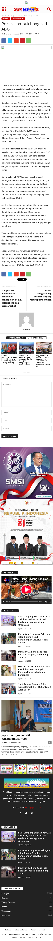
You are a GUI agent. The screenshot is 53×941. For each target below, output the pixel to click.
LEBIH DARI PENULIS (36, 338)
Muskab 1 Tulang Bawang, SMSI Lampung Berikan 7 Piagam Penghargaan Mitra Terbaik (26, 359)
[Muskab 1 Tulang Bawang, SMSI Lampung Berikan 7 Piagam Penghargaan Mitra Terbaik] (26, 348)
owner (8, 34)
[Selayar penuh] (49, 601)
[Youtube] (32, 814)
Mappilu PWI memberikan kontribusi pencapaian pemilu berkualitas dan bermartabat (11, 298)
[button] (48, 9)
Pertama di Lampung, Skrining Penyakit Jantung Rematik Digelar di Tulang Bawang (9, 359)
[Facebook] (21, 814)
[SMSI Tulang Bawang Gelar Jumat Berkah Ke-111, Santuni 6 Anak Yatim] (8, 688)
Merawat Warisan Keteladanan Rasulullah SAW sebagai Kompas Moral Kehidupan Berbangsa (34, 670)
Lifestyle (12, 16)
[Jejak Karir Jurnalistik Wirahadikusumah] (26, 716)
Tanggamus (6, 911)
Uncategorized (18, 19)
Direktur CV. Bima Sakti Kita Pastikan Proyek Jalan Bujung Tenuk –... (33, 654)
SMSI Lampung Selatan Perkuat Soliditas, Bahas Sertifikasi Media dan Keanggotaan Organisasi (34, 620)
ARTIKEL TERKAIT (16, 338)
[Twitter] (27, 814)
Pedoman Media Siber (39, 930)
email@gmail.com (33, 808)
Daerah (4, 898)
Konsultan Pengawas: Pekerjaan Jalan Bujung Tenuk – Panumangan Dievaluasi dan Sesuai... (34, 638)
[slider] (24, 601)
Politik (4, 907)
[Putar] (3, 601)
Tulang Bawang (42, 353)
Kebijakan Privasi (20, 930)
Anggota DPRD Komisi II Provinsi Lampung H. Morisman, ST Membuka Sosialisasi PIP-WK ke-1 (43, 360)
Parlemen (5, 915)
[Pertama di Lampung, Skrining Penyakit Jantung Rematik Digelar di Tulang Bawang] (9, 348)
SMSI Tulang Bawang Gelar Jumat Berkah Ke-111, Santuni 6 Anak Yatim (34, 687)
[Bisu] (46, 601)
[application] (26, 590)
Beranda (4, 16)
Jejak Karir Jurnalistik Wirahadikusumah (16, 737)
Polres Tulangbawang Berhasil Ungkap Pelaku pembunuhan (40, 295)
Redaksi (8, 930)
